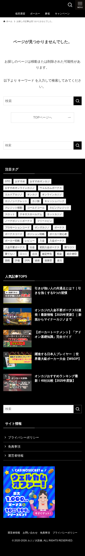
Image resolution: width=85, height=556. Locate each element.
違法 (59, 260)
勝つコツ (69, 247)
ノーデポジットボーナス (18, 220)
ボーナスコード (13, 234)
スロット (10, 214)
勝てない (10, 253)
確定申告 (47, 253)
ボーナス (59, 227)
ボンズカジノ (42, 227)
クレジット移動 (13, 207)
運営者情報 (16, 455)
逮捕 (37, 260)
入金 (42, 240)
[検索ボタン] (70, 5)
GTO (7, 181)
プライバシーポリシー (23, 437)
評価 (17, 260)
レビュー (30, 240)
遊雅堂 (48, 260)
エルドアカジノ (13, 194)
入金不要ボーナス (15, 247)
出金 (32, 247)
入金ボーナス (57, 240)
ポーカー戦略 (12, 240)
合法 (34, 253)
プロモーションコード (17, 227)
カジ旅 (36, 201)
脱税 (7, 260)
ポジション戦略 (36, 234)
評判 (27, 260)
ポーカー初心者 (58, 234)
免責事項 (14, 446)
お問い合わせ (30, 532)
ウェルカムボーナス (51, 188)
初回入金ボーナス (49, 247)
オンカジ (32, 194)
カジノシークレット (16, 201)
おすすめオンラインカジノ (20, 188)
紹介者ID (72, 253)
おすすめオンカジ (40, 181)
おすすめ (20, 181)
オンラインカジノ (52, 194)
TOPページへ (42, 117)
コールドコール (36, 207)
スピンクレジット (59, 207)
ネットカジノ (54, 214)
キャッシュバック (54, 201)
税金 (59, 253)
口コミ (23, 253)
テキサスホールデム (31, 214)
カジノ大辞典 (15, 5)
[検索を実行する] (77, 100)
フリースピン (44, 220)
